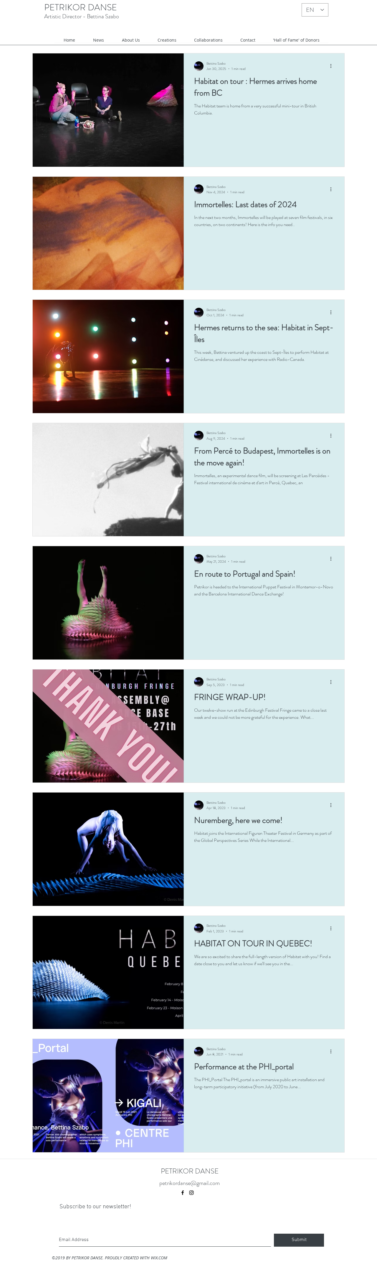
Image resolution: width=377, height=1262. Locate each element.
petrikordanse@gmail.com (189, 1183)
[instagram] (191, 1193)
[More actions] (332, 66)
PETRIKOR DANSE (80, 7)
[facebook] (183, 1193)
